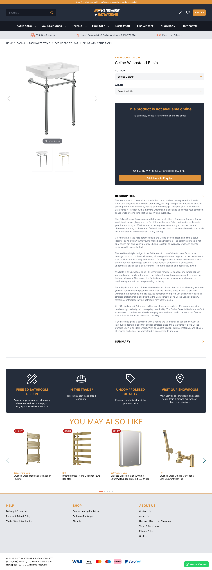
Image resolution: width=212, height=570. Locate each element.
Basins (21, 43)
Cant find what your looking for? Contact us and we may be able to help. (107, 2)
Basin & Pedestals (39, 43)
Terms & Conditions (149, 526)
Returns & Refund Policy (18, 516)
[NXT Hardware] (106, 12)
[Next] (96, 98)
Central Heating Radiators (86, 511)
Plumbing (77, 521)
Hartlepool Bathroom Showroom (155, 521)
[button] (101, 491)
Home (9, 43)
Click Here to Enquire (160, 178)
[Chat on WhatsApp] (196, 564)
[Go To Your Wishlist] (188, 12)
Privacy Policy (146, 531)
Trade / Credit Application (19, 521)
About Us (144, 516)
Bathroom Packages (83, 516)
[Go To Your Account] (180, 13)
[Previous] (8, 98)
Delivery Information (16, 511)
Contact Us (145, 511)
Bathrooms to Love (66, 43)
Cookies (143, 536)
